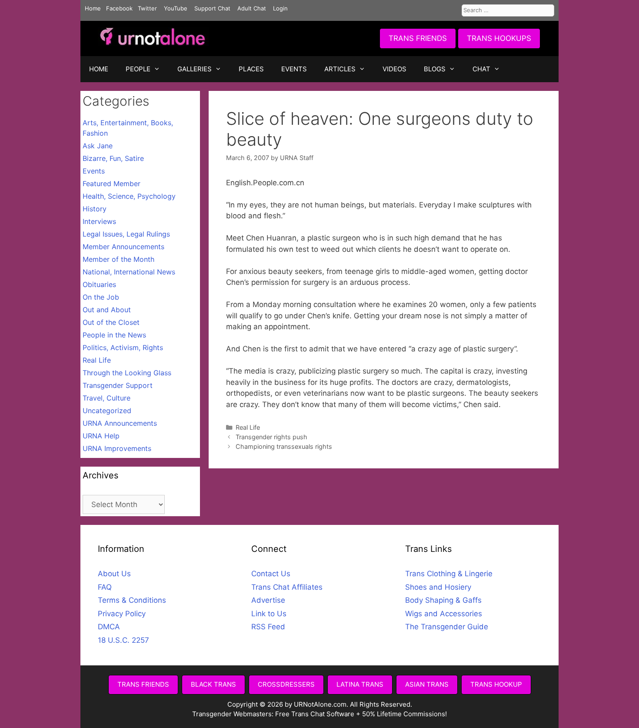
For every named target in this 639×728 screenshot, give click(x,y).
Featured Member (111, 183)
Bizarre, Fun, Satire (113, 158)
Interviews (99, 221)
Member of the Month (118, 259)
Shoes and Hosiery (438, 587)
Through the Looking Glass (127, 372)
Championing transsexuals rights (284, 446)
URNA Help (101, 435)
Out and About (107, 309)
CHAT (481, 69)
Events (94, 171)
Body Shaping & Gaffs (443, 600)
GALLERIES (194, 69)
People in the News (114, 335)
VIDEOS (394, 69)
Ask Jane (98, 145)
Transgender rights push (271, 437)
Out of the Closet (111, 322)
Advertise (268, 600)
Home (93, 8)
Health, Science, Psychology (129, 196)
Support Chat (212, 8)
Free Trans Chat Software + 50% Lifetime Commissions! (361, 714)
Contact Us (270, 573)
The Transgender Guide (446, 626)
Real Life (248, 427)
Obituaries (99, 284)
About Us (114, 573)
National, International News (129, 271)
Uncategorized (107, 410)
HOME (98, 69)
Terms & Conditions (132, 600)
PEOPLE (138, 69)
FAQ (105, 587)
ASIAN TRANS (427, 684)
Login (280, 8)
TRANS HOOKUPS (499, 38)
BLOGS (435, 69)
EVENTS (294, 69)
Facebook (119, 8)
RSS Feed (268, 626)
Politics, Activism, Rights (123, 347)
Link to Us (268, 613)
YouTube (175, 8)
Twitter (147, 8)
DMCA (109, 626)
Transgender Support (118, 385)
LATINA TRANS (359, 684)
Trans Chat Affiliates (287, 587)
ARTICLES (340, 69)
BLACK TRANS (213, 684)
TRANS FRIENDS (418, 38)
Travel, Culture (106, 398)
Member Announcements (123, 246)
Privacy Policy (122, 613)
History (94, 208)
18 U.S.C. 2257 (123, 640)
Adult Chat (251, 8)
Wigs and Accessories (443, 613)
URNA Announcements (120, 423)
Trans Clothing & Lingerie (449, 573)
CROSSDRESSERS (286, 684)
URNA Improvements (117, 448)
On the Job (101, 297)
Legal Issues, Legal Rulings (126, 234)
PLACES (251, 69)
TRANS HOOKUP (496, 684)
